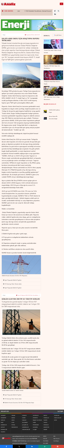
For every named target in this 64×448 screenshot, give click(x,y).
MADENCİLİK (15, 427)
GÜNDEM (24, 415)
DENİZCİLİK (46, 427)
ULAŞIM (35, 429)
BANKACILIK (4, 424)
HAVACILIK (46, 424)
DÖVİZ (13, 420)
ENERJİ (45, 415)
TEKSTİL (45, 422)
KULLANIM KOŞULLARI (45, 444)
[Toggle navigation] (61, 4)
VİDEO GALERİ (57, 417)
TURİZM (45, 420)
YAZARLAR (56, 415)
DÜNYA (24, 417)
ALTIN (13, 422)
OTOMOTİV (35, 417)
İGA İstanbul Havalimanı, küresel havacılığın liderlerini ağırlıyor (38, 11)
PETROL (13, 424)
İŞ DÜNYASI (25, 422)
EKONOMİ (3, 415)
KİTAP (55, 420)
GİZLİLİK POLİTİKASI (45, 440)
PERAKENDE (36, 424)
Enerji (4, 34)
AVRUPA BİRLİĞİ (26, 429)
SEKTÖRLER (36, 415)
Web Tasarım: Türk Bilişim (56, 440)
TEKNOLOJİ (46, 417)
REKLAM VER (5, 411)
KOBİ (2, 422)
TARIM (34, 422)
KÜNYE (44, 436)
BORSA (13, 417)
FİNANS (13, 415)
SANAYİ (45, 429)
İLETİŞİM (60, 411)
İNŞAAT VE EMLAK (37, 420)
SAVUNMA (35, 427)
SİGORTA (3, 431)
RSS (54, 436)
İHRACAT (24, 420)
